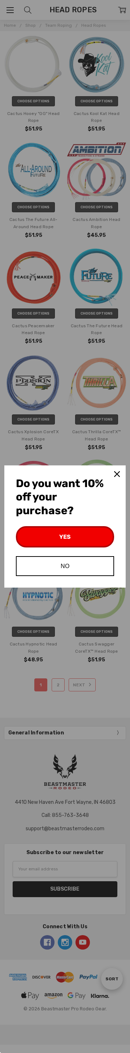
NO (65, 566)
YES (65, 536)
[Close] (117, 474)
